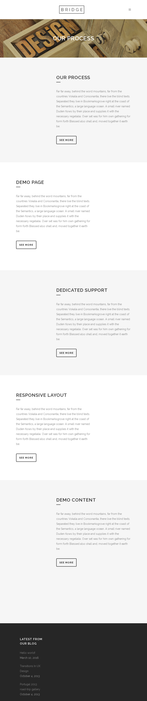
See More (66, 140)
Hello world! (27, 652)
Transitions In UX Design (30, 669)
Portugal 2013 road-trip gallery (30, 687)
